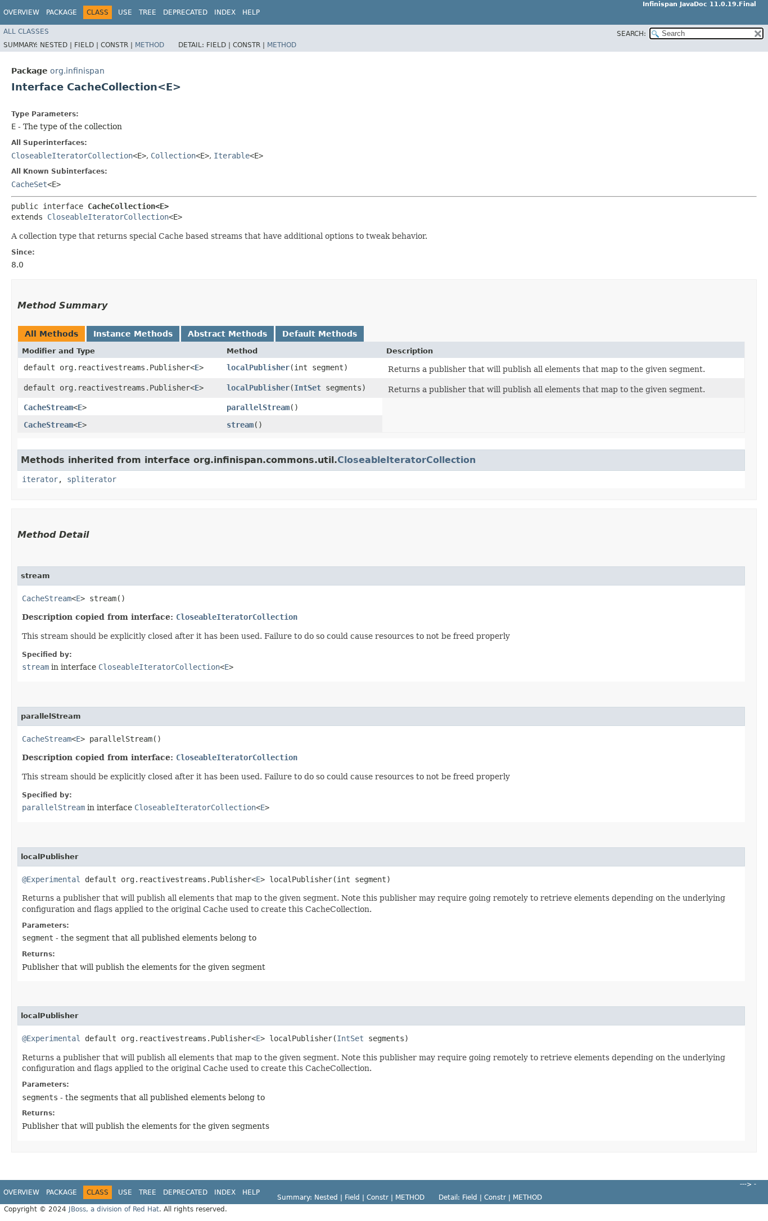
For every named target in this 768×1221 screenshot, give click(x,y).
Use (125, 12)
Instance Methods (133, 333)
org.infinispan (77, 70)
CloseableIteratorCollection (72, 155)
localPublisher (258, 367)
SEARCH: (631, 34)
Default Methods (319, 333)
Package (61, 12)
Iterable (232, 155)
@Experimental (51, 879)
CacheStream (48, 407)
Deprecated (185, 12)
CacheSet (29, 184)
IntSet (307, 387)
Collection (173, 155)
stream (240, 424)
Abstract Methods (227, 333)
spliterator (91, 479)
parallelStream (258, 407)
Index (225, 12)
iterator (40, 479)
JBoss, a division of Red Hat (114, 1209)
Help (251, 12)
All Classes (26, 31)
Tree (147, 12)
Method (149, 45)
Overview (21, 12)
